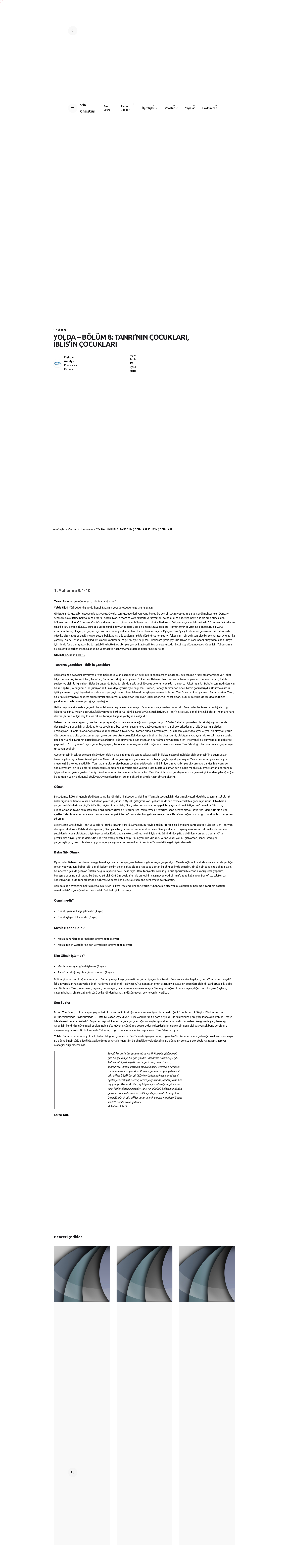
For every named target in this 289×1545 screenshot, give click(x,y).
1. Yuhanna (60, 329)
